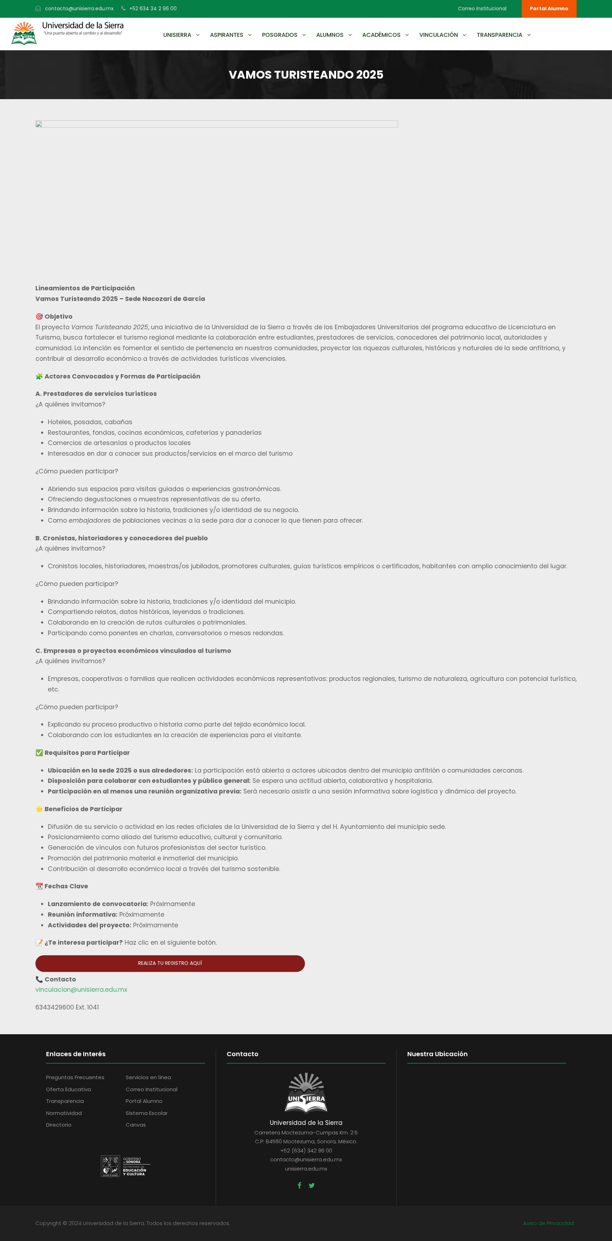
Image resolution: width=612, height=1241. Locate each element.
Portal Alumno (549, 8)
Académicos (381, 35)
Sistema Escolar (147, 1113)
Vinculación (438, 35)
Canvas (136, 1124)
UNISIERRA (177, 35)
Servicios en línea (148, 1077)
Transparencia (499, 35)
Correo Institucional (482, 8)
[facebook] (299, 1185)
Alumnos (330, 35)
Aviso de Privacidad (548, 1223)
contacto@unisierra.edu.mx (79, 8)
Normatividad (64, 1113)
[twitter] (311, 1185)
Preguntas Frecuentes (75, 1077)
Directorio (59, 1124)
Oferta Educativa (68, 1089)
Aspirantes (226, 35)
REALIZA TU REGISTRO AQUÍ (170, 963)
